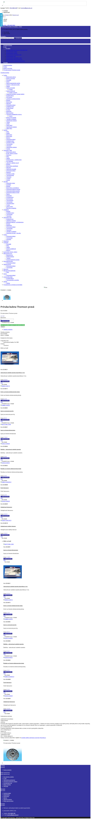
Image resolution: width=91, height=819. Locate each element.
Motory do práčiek (11, 117)
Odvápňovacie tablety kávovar (8, 526)
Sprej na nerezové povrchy (7, 411)
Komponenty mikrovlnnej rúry (14, 59)
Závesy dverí (9, 206)
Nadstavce (9, 225)
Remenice (8, 111)
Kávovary (5, 269)
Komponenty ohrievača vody (13, 55)
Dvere (7, 81)
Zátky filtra (9, 128)
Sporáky (5, 181)
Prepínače (9, 195)
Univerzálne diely (8, 277)
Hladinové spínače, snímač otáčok (15, 94)
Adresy (5, 798)
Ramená (8, 172)
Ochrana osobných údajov (10, 781)
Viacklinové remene (11, 120)
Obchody (5, 786)
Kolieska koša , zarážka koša (13, 160)
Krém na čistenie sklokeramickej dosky (10, 392)
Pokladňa (4, 36)
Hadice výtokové (10, 91)
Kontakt (3, 8)
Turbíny (8, 178)
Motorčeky (9, 102)
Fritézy (5, 235)
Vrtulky (8, 149)
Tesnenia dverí (10, 203)
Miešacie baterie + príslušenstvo (15, 222)
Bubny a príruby (10, 78)
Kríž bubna (9, 97)
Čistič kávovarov (5, 488)
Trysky (8, 205)
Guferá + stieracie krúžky (13, 85)
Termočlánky (9, 200)
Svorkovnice (9, 199)
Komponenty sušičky (11, 53)
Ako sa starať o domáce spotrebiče (15, 61)
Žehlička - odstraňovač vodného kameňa (11, 449)
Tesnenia (8, 145)
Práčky (5, 75)
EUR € (5, 21)
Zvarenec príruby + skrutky (13, 233)
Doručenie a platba (8, 777)
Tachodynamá (10, 175)
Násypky (8, 103)
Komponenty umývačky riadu (14, 58)
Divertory (8, 155)
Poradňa (6, 48)
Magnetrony (9, 255)
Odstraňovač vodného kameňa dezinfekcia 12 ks (13, 372)
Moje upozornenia (8, 801)
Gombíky (8, 185)
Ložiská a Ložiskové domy (13, 99)
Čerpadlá (8, 80)
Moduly (8, 100)
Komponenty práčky (11, 51)
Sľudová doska (10, 256)
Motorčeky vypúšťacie (12, 166)
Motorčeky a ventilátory (12, 188)
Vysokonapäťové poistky (12, 260)
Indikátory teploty (11, 220)
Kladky (8, 133)
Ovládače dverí (10, 106)
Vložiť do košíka (5, 320)
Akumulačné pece (8, 261)
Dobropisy (6, 796)
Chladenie (6, 210)
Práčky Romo (9, 108)
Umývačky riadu (7, 150)
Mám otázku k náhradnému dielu (13, 325)
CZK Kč (5, 19)
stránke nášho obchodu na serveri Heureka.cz (33, 737)
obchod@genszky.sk (26, 8)
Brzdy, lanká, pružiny (11, 153)
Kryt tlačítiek (9, 161)
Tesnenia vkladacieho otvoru (14, 114)
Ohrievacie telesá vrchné (12, 192)
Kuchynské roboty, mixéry (10, 252)
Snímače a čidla (10, 142)
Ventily (8, 180)
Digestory (6, 241)
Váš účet (3, 789)
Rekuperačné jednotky (9, 270)
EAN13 (2, 335)
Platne (8, 194)
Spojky (11, 89)
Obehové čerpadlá (11, 169)
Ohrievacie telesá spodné (13, 191)
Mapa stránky (7, 784)
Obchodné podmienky (9, 780)
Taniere (8, 258)
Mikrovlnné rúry (7, 253)
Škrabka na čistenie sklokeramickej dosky (11, 468)
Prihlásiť (5, 11)
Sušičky (5, 130)
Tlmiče (8, 122)
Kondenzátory (10, 95)
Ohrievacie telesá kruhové (13, 189)
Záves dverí (9, 125)
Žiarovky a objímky (11, 208)
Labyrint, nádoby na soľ (12, 163)
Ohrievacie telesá (10, 105)
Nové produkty (7, 770)
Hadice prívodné (10, 88)
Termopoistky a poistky (12, 280)
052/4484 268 (13, 8)
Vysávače (5, 242)
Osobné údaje (7, 793)
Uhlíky (8, 124)
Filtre (7, 131)
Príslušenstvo (10, 197)
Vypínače (8, 239)
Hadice (8, 86)
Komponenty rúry (11, 56)
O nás (4, 47)
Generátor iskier (10, 183)
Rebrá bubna (9, 113)
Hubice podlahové (11, 249)
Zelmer (5, 281)
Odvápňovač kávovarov (6, 507)
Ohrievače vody (7, 217)
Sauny (5, 274)
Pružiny (8, 110)
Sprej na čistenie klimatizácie (8, 430)
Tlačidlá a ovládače (11, 119)
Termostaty (9, 144)
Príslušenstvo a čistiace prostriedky (12, 284)
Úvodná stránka (5, 72)
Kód (2, 310)
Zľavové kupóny (7, 799)
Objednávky (6, 795)
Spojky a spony (13, 92)
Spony (10, 116)
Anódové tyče (9, 219)
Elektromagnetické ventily (13, 83)
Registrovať (6, 12)
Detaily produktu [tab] (7, 329)
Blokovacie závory (11, 77)
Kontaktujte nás (7, 783)
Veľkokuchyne (7, 264)
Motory (8, 138)
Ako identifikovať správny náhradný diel (16, 50)
